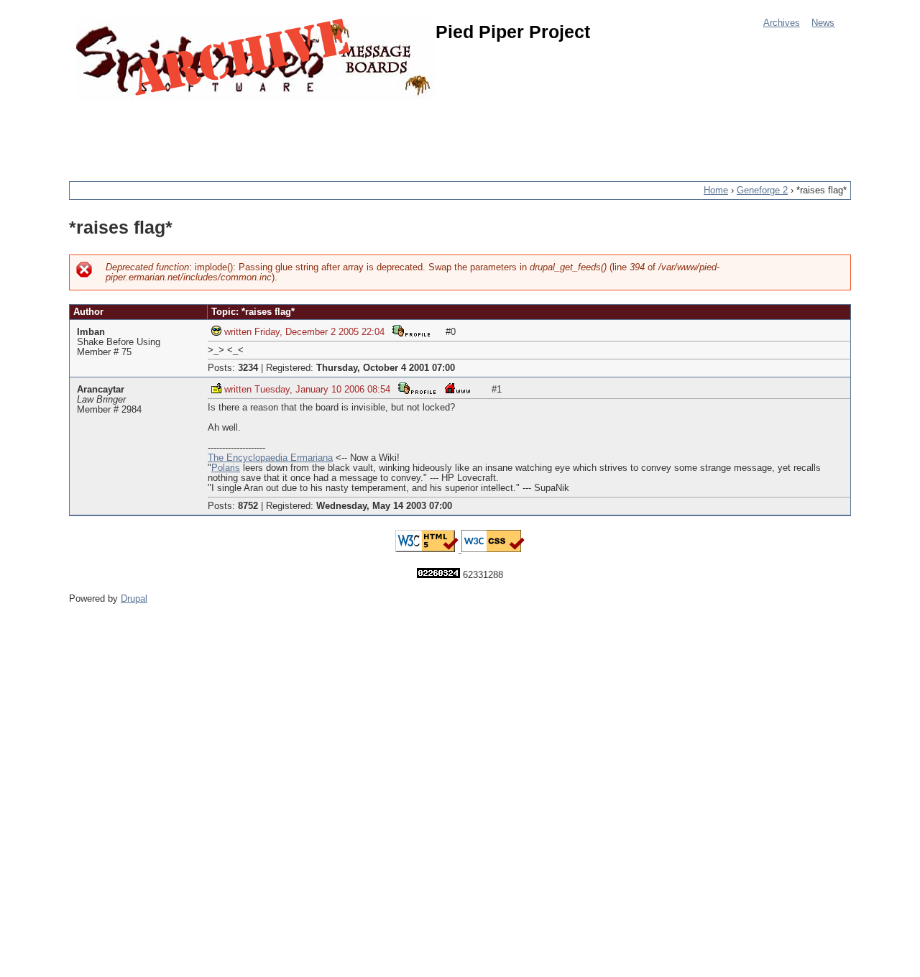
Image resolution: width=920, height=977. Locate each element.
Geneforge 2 (762, 190)
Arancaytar (100, 390)
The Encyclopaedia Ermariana (270, 458)
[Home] (256, 59)
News (822, 23)
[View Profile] (411, 330)
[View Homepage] (457, 387)
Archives (781, 23)
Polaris (225, 468)
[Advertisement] (330, 133)
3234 (248, 368)
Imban (91, 332)
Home (716, 190)
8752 (248, 506)
